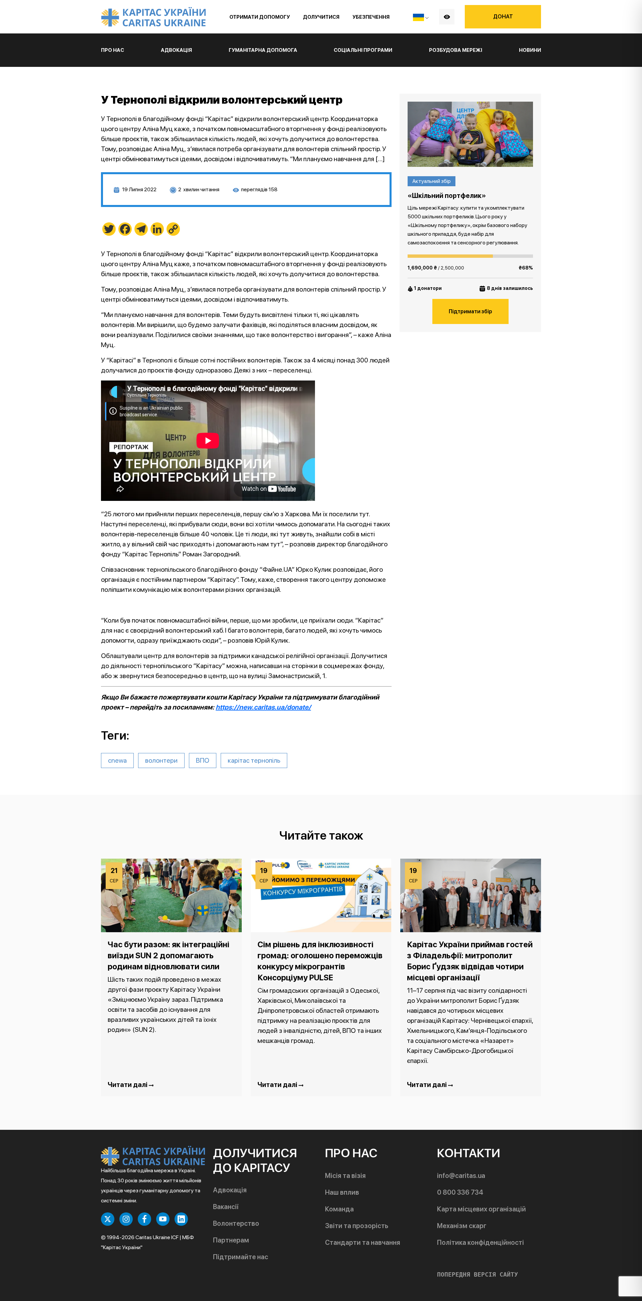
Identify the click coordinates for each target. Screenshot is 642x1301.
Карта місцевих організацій (481, 1209)
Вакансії (225, 1207)
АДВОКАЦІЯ (176, 50)
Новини (530, 50)
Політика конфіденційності (480, 1242)
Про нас (112, 50)
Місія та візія (345, 1176)
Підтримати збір (470, 311)
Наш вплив (342, 1192)
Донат (503, 16)
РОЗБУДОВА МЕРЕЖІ (455, 50)
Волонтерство (236, 1223)
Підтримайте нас (240, 1257)
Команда (339, 1209)
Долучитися (321, 17)
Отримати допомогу (259, 17)
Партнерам (231, 1240)
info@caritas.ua (461, 1176)
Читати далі (128, 1085)
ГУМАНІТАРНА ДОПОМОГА (263, 50)
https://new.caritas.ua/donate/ (263, 707)
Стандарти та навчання (362, 1242)
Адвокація (230, 1190)
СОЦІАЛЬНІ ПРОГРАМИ (363, 50)
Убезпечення (371, 17)
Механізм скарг (462, 1226)
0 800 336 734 (460, 1192)
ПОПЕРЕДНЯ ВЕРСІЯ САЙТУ (477, 1274)
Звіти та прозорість (356, 1226)
